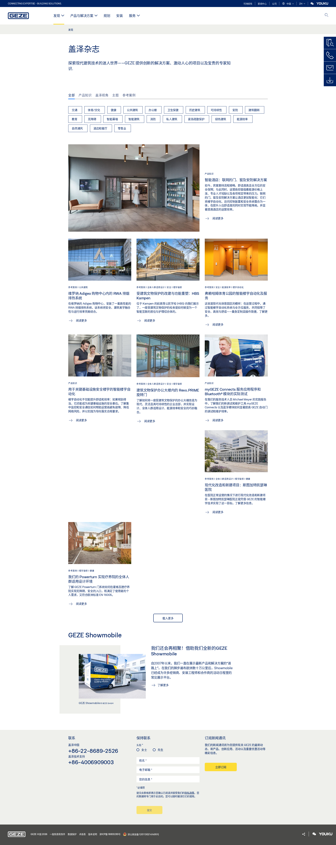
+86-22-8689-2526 (93, 751)
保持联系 (143, 738)
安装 (119, 16)
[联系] (330, 68)
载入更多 (168, 618)
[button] (288, 3)
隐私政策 (189, 792)
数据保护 (72, 834)
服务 (132, 16)
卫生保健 (172, 110)
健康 (113, 110)
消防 (153, 119)
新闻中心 (262, 3)
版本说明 (92, 834)
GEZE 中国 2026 (39, 834)
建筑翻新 (254, 110)
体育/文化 (94, 110)
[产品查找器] (330, 43)
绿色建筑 (220, 119)
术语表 (82, 834)
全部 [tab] (71, 95)
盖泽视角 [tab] (101, 95)
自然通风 (77, 128)
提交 (149, 810)
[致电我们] (330, 55)
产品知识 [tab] (85, 95)
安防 (235, 110)
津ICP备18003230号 (110, 834)
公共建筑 (132, 110)
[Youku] (322, 3)
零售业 (122, 128)
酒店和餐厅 (100, 128)
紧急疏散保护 (196, 119)
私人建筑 (171, 119)
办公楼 (153, 110)
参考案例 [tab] (128, 95)
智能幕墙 (112, 119)
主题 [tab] (115, 95)
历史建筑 (194, 110)
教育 (74, 119)
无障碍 (92, 119)
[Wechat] (312, 3)
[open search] (326, 15)
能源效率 (242, 119)
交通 (74, 110)
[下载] (330, 80)
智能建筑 (133, 119)
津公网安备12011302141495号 (143, 834)
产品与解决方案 (81, 16)
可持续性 (247, 3)
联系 (71, 738)
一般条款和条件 (57, 834)
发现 (56, 16)
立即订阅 (220, 767)
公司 (274, 3)
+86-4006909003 (91, 762)
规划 (107, 16)
